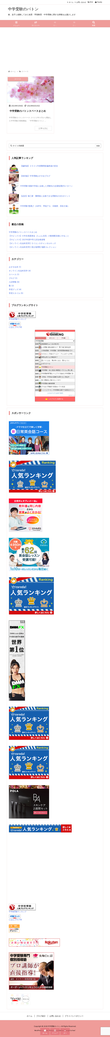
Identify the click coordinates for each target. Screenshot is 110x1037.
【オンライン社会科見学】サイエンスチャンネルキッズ (32, 243)
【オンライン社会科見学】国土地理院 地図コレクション (32, 247)
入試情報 (14, 282)
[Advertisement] (55, 47)
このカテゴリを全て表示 (55, 393)
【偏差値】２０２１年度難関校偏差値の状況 (39, 166)
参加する (71, 395)
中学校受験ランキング (17, 319)
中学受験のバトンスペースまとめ (28, 110)
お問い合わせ (81, 2)
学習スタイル (16, 293)
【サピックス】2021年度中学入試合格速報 (27, 239)
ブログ (13, 278)
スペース (14, 274)
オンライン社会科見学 (20, 271)
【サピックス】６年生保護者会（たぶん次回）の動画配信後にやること (39, 236)
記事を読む (43, 128)
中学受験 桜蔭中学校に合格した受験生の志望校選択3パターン (46, 186)
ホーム (71, 2)
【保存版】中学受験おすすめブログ (35, 176)
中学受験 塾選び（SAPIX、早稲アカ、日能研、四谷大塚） (44, 206)
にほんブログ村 (15, 327)
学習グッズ (15, 289)
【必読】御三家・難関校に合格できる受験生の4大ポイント (45, 196)
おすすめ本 (15, 267)
